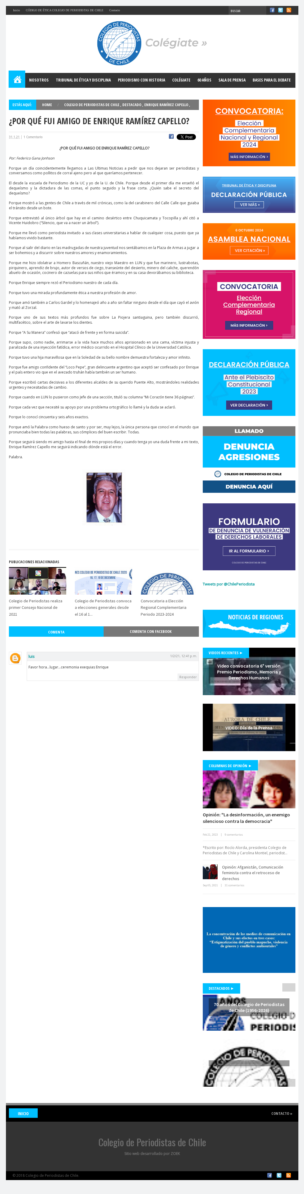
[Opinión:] (249, 784)
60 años (204, 80)
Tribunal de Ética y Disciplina (83, 80)
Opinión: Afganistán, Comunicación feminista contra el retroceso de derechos (252, 872)
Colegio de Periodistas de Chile (92, 104)
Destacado (132, 104)
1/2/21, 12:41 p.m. (183, 656)
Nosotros (39, 80)
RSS (288, 10)
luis (31, 656)
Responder (188, 677)
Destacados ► (221, 988)
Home (17, 80)
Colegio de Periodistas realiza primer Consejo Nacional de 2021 (35, 607)
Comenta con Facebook (151, 631)
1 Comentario (32, 137)
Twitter (280, 10)
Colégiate (181, 80)
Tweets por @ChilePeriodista (229, 584)
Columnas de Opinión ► (230, 765)
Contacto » (281, 1113)
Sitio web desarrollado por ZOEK (152, 1153)
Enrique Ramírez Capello (166, 104)
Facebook (272, 10)
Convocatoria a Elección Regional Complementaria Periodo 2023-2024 (163, 607)
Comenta (56, 632)
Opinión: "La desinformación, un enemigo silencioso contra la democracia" (246, 818)
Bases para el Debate (272, 80)
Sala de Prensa (232, 80)
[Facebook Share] (171, 137)
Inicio (16, 10)
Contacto (114, 10)
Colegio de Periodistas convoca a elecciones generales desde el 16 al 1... (103, 607)
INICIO (23, 1113)
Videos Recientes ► (226, 652)
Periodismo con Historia (141, 80)
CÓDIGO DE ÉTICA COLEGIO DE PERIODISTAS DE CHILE (64, 10)
